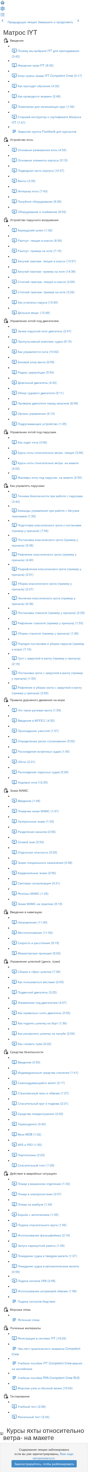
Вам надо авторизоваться (53, 1456)
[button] (2, 4)
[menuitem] (2, 10)
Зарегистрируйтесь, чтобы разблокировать (44, 1464)
